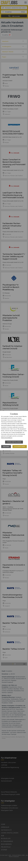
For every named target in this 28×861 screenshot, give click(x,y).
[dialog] (14, 430)
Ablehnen (6, 446)
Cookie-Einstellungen (14, 442)
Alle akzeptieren (19, 446)
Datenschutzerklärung (6, 437)
